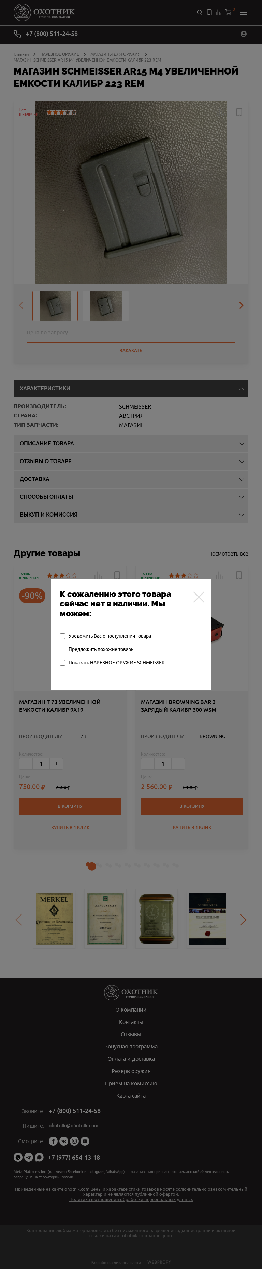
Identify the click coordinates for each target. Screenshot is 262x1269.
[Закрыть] (198, 596)
